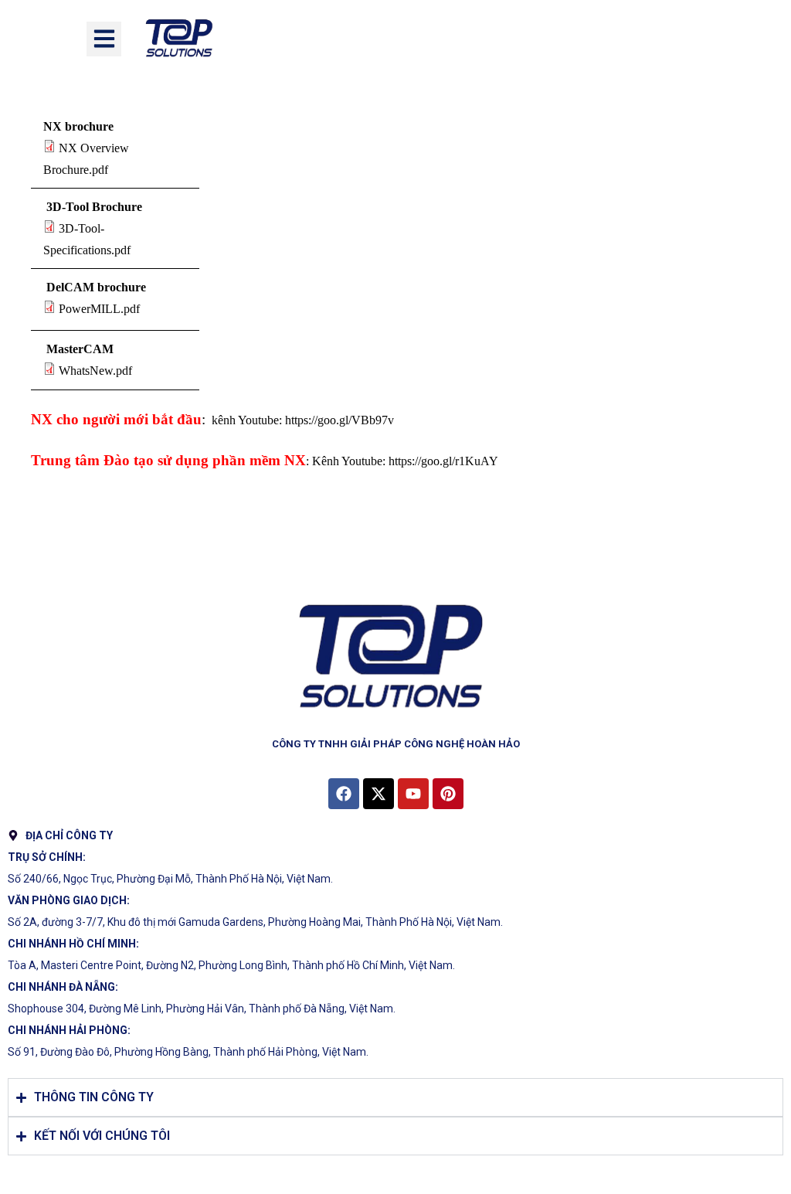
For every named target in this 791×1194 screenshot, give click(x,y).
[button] (104, 39)
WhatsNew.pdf (95, 370)
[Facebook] (343, 793)
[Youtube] (413, 793)
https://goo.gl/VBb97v (339, 420)
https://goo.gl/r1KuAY (443, 461)
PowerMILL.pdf (99, 308)
